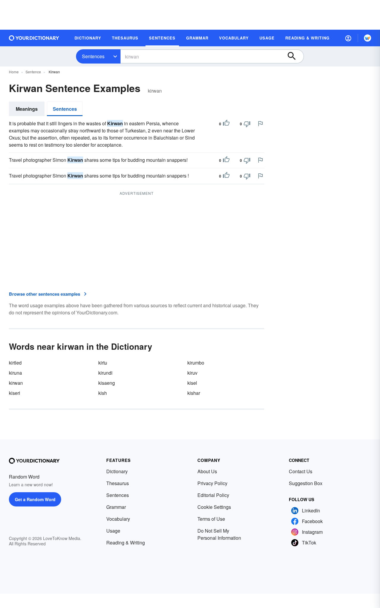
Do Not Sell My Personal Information (219, 534)
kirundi (105, 372)
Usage (113, 530)
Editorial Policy (213, 495)
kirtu (102, 362)
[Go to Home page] (34, 38)
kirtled (15, 362)
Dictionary (117, 471)
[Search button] (294, 56)
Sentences (93, 56)
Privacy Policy (212, 483)
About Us (207, 471)
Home (14, 71)
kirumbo (195, 362)
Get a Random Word (35, 499)
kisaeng (106, 382)
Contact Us (300, 471)
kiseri (14, 393)
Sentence (33, 71)
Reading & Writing (125, 542)
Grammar (116, 507)
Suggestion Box (305, 483)
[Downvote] (247, 124)
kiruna (15, 372)
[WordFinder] (367, 38)
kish (102, 393)
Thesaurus (117, 483)
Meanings (27, 108)
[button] (348, 38)
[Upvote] (226, 124)
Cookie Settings (214, 507)
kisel (192, 382)
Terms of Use (211, 518)
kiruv (192, 372)
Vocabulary (118, 518)
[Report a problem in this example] (260, 123)
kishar (193, 393)
